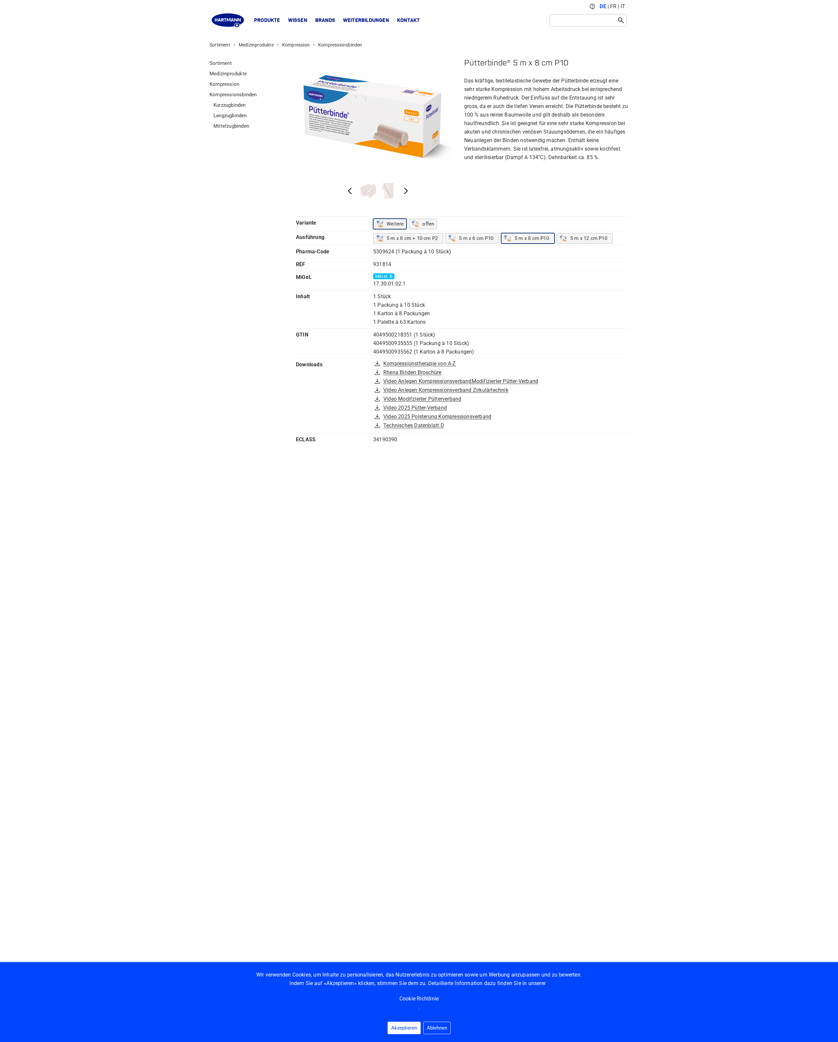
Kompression (296, 44)
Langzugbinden (230, 116)
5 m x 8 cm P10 (532, 238)
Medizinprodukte (256, 44)
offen (428, 224)
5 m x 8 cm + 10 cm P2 (412, 238)
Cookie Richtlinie (419, 999)
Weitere (395, 224)
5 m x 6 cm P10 (476, 238)
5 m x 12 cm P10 (588, 238)
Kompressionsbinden (340, 44)
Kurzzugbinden (229, 105)
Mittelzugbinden (231, 126)
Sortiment (220, 44)
